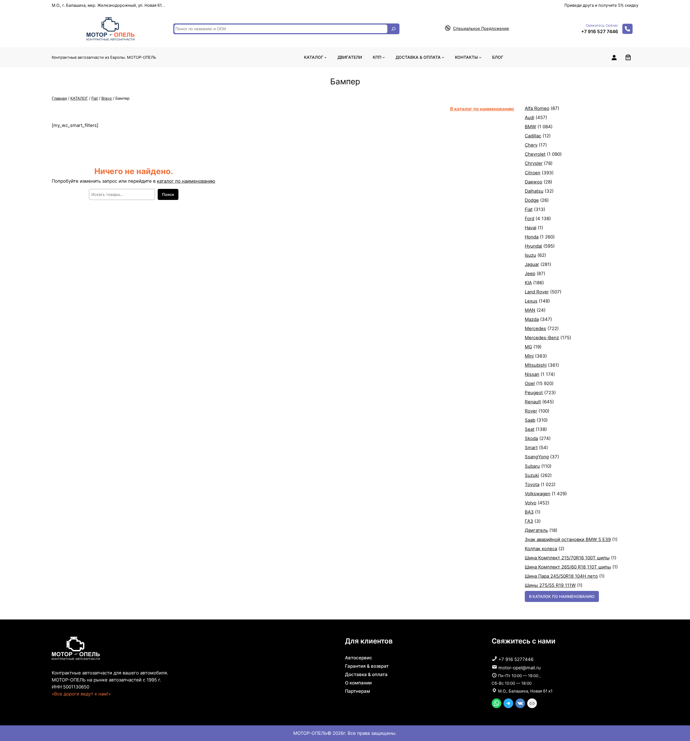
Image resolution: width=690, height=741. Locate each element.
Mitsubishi (536, 365)
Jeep (530, 273)
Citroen (532, 172)
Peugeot (534, 392)
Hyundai (533, 246)
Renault (533, 401)
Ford (529, 218)
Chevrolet (535, 154)
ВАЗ (529, 512)
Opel (530, 383)
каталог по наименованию (186, 181)
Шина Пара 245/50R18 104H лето (561, 576)
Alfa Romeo (537, 108)
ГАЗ (529, 521)
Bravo (106, 98)
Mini (529, 356)
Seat (529, 429)
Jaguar (532, 264)
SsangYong (537, 456)
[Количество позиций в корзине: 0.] (628, 57)
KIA (528, 282)
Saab (530, 420)
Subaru (532, 466)
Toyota (532, 484)
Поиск (168, 194)
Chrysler (534, 163)
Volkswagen (537, 493)
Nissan (532, 374)
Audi (529, 117)
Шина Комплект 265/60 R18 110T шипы (568, 567)
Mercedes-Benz (542, 337)
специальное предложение (481, 28)
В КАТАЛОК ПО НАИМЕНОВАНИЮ (562, 596)
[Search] (393, 29)
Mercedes (535, 328)
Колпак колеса (541, 548)
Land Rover (537, 292)
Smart (531, 447)
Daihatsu (534, 191)
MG (528, 346)
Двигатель (536, 530)
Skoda (531, 438)
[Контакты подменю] (480, 57)
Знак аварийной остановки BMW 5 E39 (568, 539)
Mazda (532, 319)
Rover (531, 411)
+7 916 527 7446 (599, 31)
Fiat (94, 98)
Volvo (530, 502)
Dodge (532, 200)
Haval (530, 227)
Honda (532, 237)
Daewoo (533, 182)
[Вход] (614, 57)
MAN (530, 310)
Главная (59, 98)
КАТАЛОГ (79, 98)
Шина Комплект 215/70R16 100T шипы (567, 557)
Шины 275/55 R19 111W (550, 585)
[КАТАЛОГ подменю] (325, 57)
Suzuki (532, 475)
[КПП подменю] (383, 57)
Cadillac (533, 135)
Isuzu (530, 255)
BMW (530, 126)
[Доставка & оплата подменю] (443, 57)
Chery (531, 145)
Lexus (531, 301)
